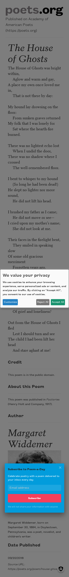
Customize (10, 302)
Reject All (42, 302)
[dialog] (34, 288)
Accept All (58, 302)
